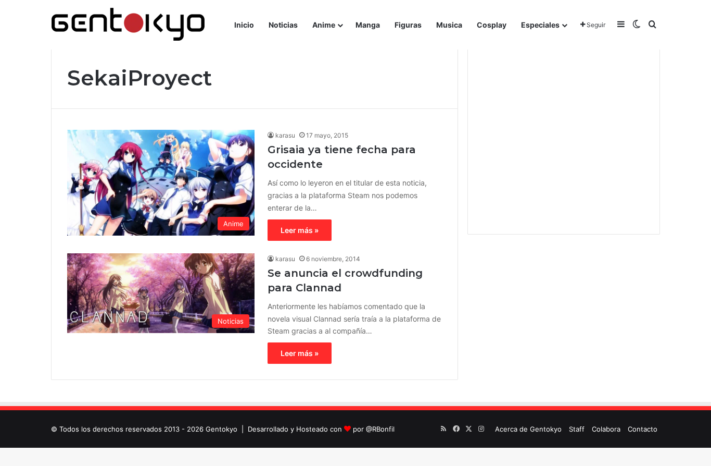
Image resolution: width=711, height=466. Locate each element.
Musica (449, 24)
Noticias (283, 24)
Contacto (642, 429)
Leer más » (300, 230)
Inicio (244, 24)
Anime (323, 24)
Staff (577, 429)
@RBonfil (380, 429)
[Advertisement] (564, 141)
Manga (367, 24)
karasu (285, 135)
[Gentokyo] (128, 24)
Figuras (408, 24)
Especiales (540, 24)
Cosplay (491, 24)
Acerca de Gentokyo (528, 429)
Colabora (606, 429)
